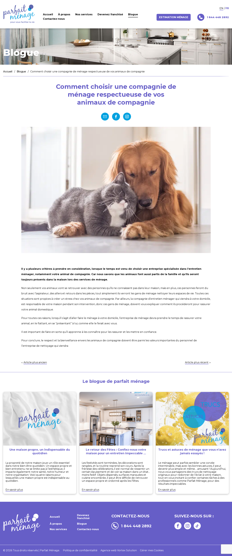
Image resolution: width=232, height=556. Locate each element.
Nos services (83, 14)
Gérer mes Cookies (152, 550)
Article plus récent (196, 362)
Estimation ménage (173, 17)
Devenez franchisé (110, 14)
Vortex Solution (127, 550)
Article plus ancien (35, 362)
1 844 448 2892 (136, 526)
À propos (64, 14)
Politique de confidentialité (80, 550)
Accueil (48, 14)
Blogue (133, 14)
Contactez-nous (54, 18)
